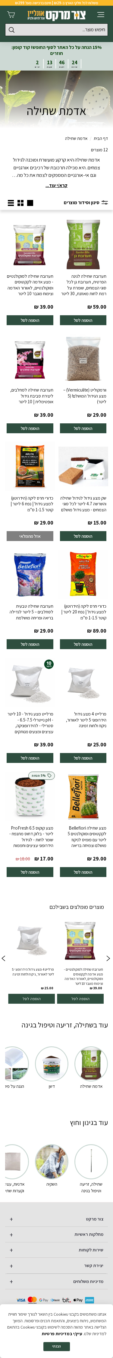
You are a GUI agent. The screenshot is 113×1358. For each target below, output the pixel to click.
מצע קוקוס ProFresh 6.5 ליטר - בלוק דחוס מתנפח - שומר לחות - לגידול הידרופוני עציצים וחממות (31, 836)
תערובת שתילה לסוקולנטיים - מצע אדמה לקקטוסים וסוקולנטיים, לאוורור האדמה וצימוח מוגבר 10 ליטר (30, 285)
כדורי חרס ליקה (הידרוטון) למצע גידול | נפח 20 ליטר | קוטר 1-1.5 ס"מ (83, 612)
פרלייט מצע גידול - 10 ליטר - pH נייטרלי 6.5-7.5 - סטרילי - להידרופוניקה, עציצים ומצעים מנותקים (30, 722)
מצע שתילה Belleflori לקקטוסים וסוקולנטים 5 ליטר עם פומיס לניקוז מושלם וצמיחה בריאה (87, 836)
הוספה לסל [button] (80, 998)
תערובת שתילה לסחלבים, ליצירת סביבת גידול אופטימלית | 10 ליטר (31, 395)
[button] (3, 959)
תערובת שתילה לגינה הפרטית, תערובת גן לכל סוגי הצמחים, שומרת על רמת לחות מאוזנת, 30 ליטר (83, 285)
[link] (80, 959)
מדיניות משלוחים (88, 1281)
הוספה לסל (83, 320)
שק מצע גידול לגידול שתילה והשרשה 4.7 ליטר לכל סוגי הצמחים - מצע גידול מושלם (83, 504)
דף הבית (101, 138)
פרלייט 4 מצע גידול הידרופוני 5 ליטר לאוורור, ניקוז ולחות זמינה (86, 719)
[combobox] (56, 30)
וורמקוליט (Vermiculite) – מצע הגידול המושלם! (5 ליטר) (84, 395)
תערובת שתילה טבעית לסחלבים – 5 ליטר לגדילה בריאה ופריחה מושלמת (31, 612)
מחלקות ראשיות (88, 1234)
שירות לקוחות (91, 1250)
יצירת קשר (93, 1265)
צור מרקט (94, 1219)
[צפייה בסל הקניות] (11, 14)
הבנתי (56, 1346)
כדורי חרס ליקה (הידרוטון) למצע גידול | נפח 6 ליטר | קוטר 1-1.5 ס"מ (32, 504)
